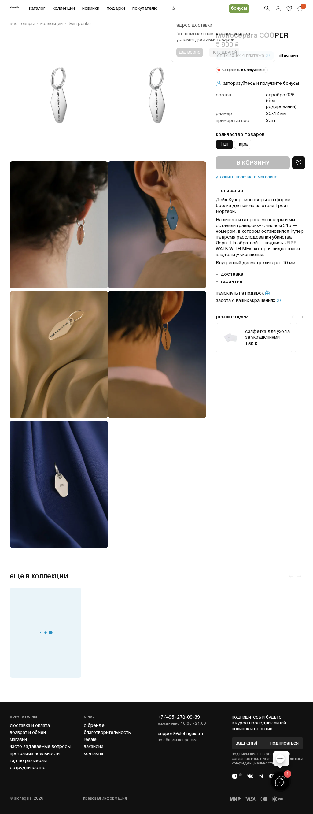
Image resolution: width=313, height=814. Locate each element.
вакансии (93, 746)
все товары (22, 24)
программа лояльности (35, 753)
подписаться (284, 743)
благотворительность (107, 732)
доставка (232, 274)
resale (90, 739)
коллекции (64, 8)
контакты (93, 753)
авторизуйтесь (239, 83)
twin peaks (79, 24)
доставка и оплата (30, 725)
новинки (90, 8)
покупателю (144, 8)
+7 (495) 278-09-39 (179, 717)
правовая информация (105, 798)
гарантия (231, 281)
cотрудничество (28, 767)
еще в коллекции (39, 576)
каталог (37, 8)
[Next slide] (301, 317)
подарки (116, 8)
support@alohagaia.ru (180, 734)
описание (232, 191)
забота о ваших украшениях (245, 301)
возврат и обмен (28, 732)
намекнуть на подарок (240, 293)
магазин (18, 739)
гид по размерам (28, 760)
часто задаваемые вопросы (40, 746)
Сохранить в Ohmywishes (243, 70)
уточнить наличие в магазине (247, 177)
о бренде (94, 725)
